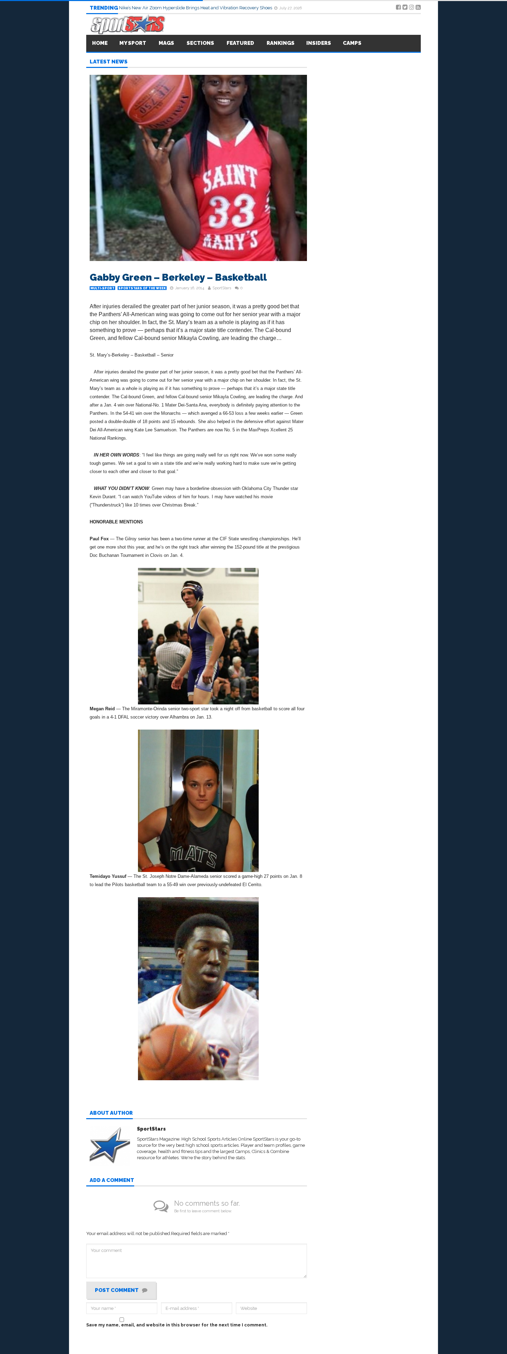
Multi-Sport (102, 288)
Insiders (318, 43)
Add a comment (112, 1180)
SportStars (221, 288)
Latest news (109, 62)
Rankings (281, 43)
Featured (240, 43)
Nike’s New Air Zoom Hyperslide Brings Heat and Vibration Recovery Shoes (196, 7)
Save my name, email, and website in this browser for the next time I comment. (177, 1324)
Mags (166, 43)
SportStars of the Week (142, 288)
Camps (352, 43)
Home (100, 43)
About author (111, 1113)
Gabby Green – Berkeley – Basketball (178, 277)
